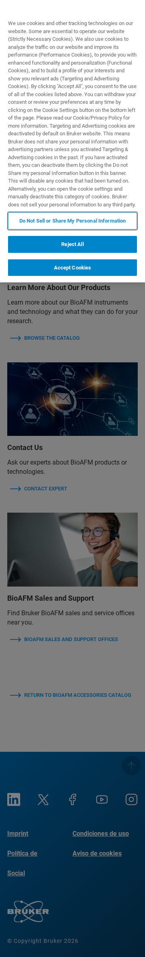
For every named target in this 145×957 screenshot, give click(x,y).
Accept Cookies (72, 268)
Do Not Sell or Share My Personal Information (72, 221)
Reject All (72, 244)
